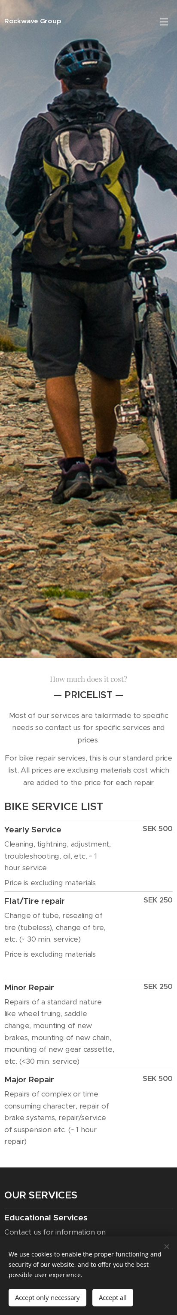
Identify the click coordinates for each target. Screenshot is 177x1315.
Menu (164, 21)
